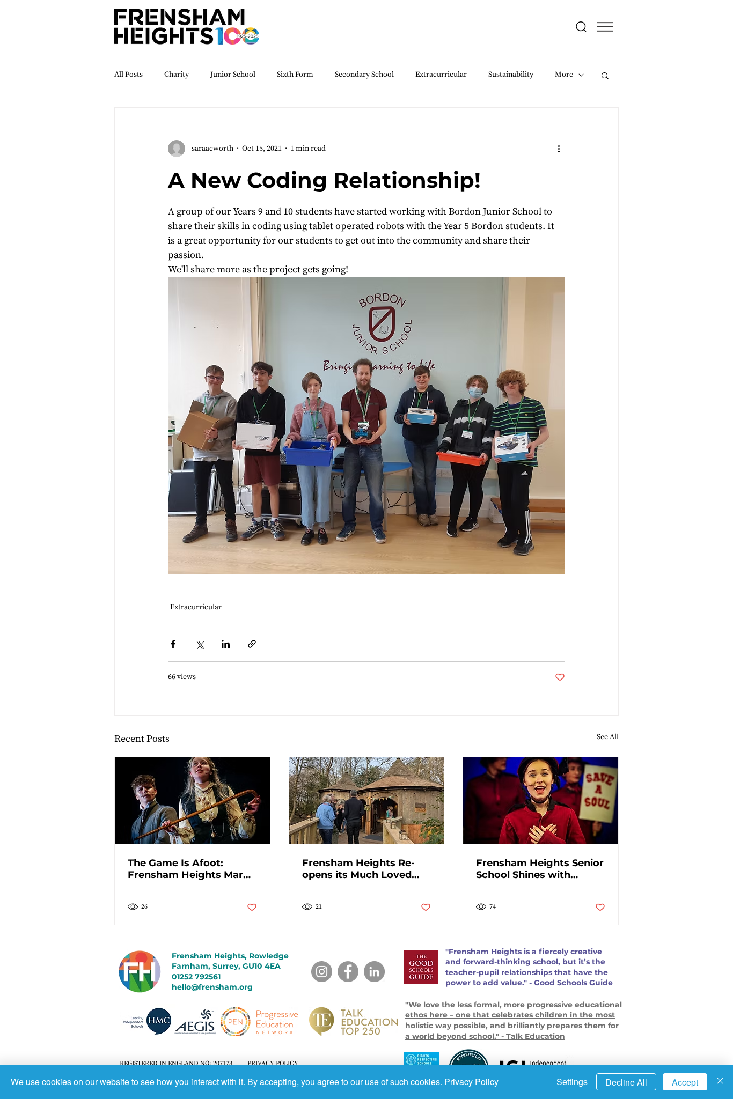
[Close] (720, 1081)
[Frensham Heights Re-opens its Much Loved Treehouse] (366, 800)
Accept (685, 1082)
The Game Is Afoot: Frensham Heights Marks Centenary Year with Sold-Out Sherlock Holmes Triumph (191, 869)
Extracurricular (441, 74)
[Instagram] (321, 971)
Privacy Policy (471, 1081)
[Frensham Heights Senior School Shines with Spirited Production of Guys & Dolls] (540, 800)
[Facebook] (348, 971)
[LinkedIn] (374, 971)
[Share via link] (252, 644)
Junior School (232, 74)
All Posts (128, 74)
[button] (605, 26)
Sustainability (510, 74)
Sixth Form (295, 74)
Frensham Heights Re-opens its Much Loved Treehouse (358, 869)
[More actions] (558, 148)
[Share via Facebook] (173, 644)
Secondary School (364, 74)
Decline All (626, 1082)
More (564, 74)
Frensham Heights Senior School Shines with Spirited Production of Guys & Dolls (540, 869)
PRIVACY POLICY (272, 1063)
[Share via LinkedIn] (226, 644)
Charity (176, 74)
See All (608, 737)
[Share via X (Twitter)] (199, 644)
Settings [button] (572, 1081)
